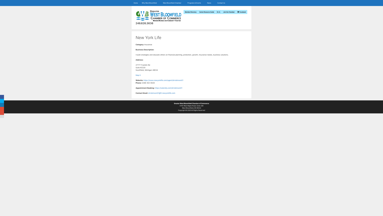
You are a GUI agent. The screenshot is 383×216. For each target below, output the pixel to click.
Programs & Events (194, 3)
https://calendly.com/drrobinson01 (168, 88)
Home (136, 3)
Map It (138, 75)
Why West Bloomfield (149, 3)
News (209, 3)
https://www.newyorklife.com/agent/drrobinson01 (163, 80)
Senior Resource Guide (206, 12)
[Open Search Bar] (248, 3)
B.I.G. (218, 12)
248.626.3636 (144, 23)
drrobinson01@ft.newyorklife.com (161, 93)
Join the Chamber (229, 12)
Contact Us (221, 3)
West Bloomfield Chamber (172, 3)
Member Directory (190, 12)
